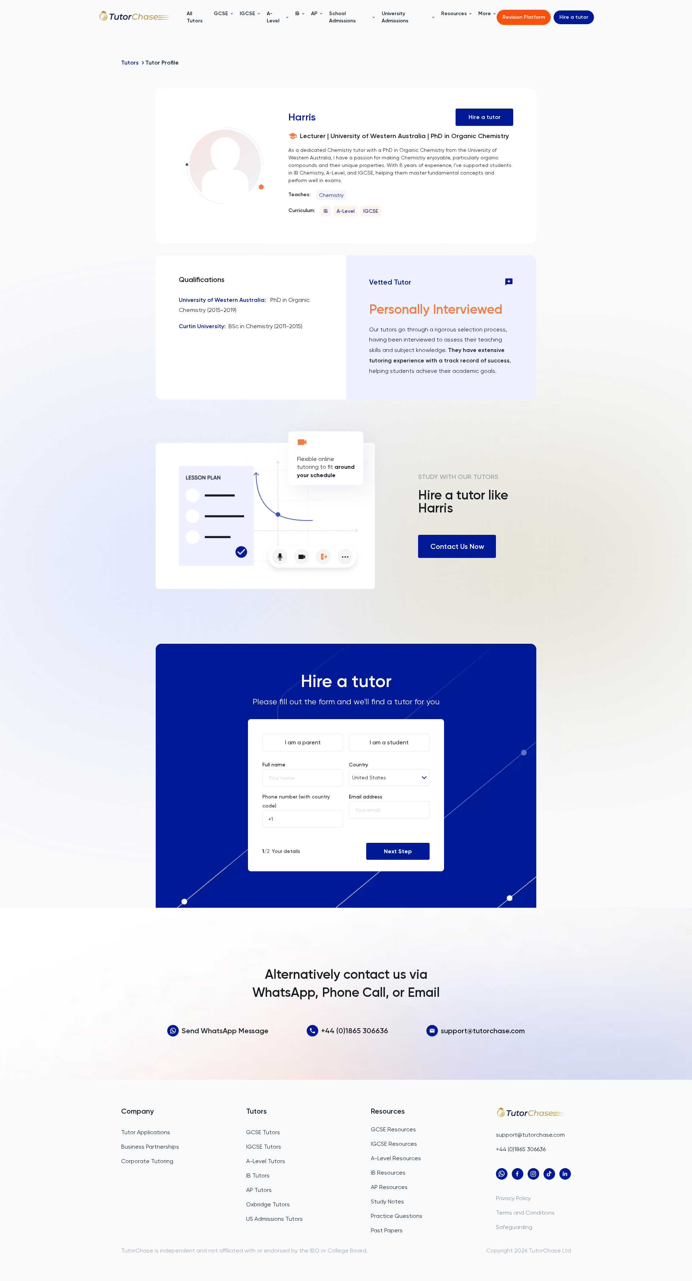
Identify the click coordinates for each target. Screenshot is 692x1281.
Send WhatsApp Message (225, 1030)
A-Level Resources (396, 1158)
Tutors (130, 62)
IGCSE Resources (394, 1143)
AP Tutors (259, 1190)
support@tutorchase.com (483, 1030)
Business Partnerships (150, 1146)
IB (326, 211)
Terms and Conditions (525, 1212)
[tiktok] (549, 1174)
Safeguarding (514, 1227)
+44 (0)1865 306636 (354, 1030)
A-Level (346, 211)
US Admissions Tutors (274, 1218)
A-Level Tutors (265, 1161)
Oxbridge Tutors (268, 1204)
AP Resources (389, 1187)
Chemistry (331, 195)
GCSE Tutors (263, 1132)
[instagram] (533, 1174)
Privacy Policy (513, 1198)
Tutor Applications (145, 1132)
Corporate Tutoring (147, 1161)
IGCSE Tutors (263, 1146)
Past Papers (387, 1230)
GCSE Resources (393, 1129)
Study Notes (387, 1201)
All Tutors (195, 17)
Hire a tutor (573, 17)
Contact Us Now (457, 546)
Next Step (398, 851)
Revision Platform (523, 17)
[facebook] (517, 1174)
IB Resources (388, 1172)
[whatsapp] (501, 1174)
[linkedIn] (565, 1174)
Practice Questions (396, 1215)
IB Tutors (258, 1175)
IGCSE (370, 211)
